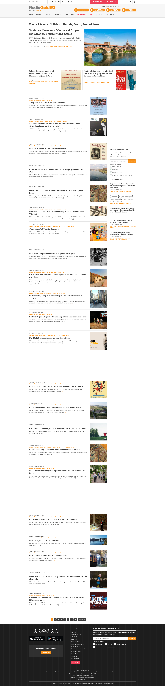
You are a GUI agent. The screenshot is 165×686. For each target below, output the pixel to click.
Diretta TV (81, 15)
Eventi (57, 15)
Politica (48, 15)
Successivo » (82, 619)
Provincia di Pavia (120, 191)
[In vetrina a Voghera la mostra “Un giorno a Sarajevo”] (98, 257)
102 (75, 619)
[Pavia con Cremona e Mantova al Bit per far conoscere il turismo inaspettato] (110, 47)
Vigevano (128, 191)
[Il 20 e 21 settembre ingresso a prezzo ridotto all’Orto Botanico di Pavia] (98, 474)
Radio (91, 15)
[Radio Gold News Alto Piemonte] (113, 10)
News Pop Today (38, 121)
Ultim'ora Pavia (75, 647)
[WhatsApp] (65, 2)
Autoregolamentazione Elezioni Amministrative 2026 (82, 674)
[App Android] (68, 2)
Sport (66, 15)
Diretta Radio (75, 654)
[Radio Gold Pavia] (42, 8)
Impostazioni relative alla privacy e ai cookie (82, 677)
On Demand (110, 15)
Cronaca (39, 15)
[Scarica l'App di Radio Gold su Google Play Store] (55, 638)
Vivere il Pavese (54, 46)
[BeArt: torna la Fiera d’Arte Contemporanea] (98, 558)
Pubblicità (74, 637)
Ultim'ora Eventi (76, 651)
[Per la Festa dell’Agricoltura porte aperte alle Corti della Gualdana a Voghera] (98, 278)
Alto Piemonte (119, 238)
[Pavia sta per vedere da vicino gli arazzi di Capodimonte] (98, 522)
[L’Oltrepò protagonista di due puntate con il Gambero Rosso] (98, 410)
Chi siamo (73, 632)
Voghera (53, 100)
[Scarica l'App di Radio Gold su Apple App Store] (37, 638)
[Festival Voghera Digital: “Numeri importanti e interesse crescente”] (98, 320)
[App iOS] (72, 2)
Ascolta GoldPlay (98, 1)
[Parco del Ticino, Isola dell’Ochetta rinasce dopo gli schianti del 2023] (98, 172)
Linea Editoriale (81, 672)
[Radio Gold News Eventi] (129, 10)
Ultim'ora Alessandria (77, 644)
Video (73, 15)
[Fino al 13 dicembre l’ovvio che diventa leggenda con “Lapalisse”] (98, 389)
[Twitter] (52, 2)
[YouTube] (55, 2)
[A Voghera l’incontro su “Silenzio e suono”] (98, 106)
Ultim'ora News (75, 642)
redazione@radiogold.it (97, 683)
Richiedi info (46, 652)
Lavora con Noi (75, 659)
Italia (117, 216)
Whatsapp (74, 639)
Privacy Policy (128, 175)
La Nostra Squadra (76, 635)
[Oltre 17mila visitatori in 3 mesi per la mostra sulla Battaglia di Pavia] (98, 194)
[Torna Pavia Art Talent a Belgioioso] (98, 232)
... (64, 107)
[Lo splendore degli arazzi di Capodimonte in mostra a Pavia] (98, 453)
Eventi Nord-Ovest (117, 172)
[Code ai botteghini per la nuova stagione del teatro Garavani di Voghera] (98, 299)
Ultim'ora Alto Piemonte (78, 649)
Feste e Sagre (118, 226)
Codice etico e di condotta (70, 672)
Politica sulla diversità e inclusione (53, 672)
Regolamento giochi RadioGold (94, 672)
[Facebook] (49, 2)
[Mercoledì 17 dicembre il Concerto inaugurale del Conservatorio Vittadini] (98, 211)
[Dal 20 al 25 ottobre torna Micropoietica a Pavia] (98, 341)
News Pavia (115, 169)
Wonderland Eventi (64, 46)
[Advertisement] (68, 365)
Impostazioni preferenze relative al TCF (82, 675)
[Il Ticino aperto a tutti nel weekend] (98, 540)
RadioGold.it (62, 683)
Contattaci (75, 662)
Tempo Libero (38, 82)
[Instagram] (58, 2)
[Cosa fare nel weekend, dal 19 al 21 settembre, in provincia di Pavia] (98, 431)
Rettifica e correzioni (115, 672)
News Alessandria (117, 167)
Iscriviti (132, 161)
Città (100, 15)
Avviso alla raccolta (82, 679)
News (31, 15)
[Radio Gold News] (81, 10)
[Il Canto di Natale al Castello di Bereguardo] (98, 151)
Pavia (71, 46)
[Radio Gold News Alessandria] (97, 10)
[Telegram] (62, 2)
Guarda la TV (112, 1)
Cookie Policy (86, 670)
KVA (113, 683)
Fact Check (106, 672)
